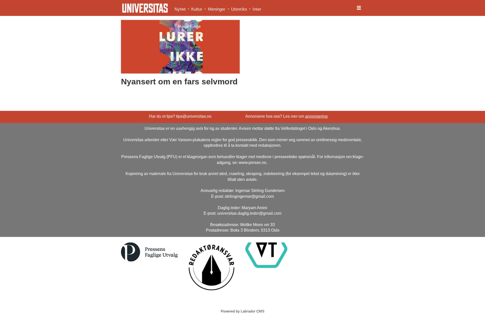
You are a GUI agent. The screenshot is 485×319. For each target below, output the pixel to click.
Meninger (216, 9)
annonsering (316, 116)
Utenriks (239, 9)
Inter (257, 9)
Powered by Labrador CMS (242, 311)
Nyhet (180, 9)
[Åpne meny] (358, 8)
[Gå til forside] (145, 8)
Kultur (196, 9)
